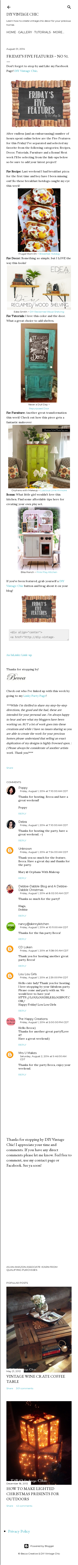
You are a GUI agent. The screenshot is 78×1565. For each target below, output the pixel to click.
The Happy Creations (33, 1019)
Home (11, 32)
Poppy (23, 788)
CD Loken (25, 947)
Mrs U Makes (27, 1053)
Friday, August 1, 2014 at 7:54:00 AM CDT (44, 851)
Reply (22, 813)
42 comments (24, 1505)
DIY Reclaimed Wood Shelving (47, 311)
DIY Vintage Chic (22, 14)
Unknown (25, 848)
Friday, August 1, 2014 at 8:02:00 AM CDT (44, 893)
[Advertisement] (39, 1216)
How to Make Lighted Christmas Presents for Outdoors (32, 1493)
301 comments (24, 1388)
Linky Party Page (34, 696)
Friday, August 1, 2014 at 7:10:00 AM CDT (44, 791)
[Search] (69, 6)
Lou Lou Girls (27, 974)
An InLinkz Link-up (19, 655)
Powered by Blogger (42, 1545)
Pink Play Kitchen (47, 572)
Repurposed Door (39, 408)
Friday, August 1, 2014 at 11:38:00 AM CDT (44, 950)
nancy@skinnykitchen (33, 924)
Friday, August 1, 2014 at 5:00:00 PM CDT (44, 1022)
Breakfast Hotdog (49, 253)
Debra (22, 822)
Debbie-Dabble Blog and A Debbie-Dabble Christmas (43, 888)
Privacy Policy (19, 1531)
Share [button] (9, 767)
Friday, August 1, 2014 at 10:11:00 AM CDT (44, 927)
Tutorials (42, 32)
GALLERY (25, 32)
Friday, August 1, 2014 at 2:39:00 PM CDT (44, 977)
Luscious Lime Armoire (53, 490)
